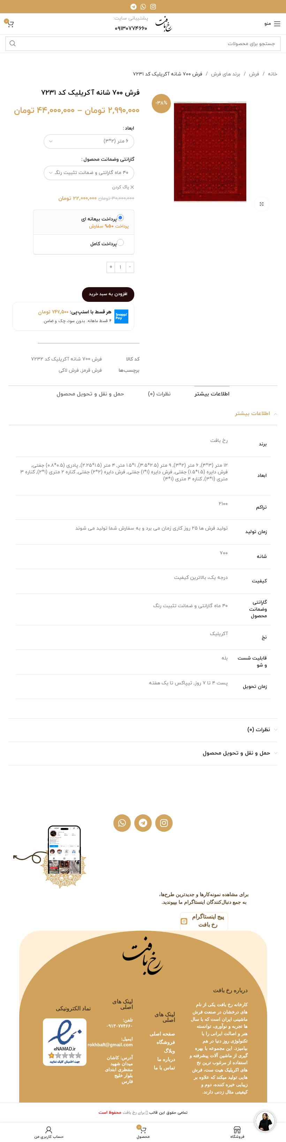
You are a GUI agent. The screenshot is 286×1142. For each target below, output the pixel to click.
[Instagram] (164, 823)
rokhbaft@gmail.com (110, 1044)
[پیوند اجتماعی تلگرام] (133, 6)
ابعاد (129, 128)
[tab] (212, 394)
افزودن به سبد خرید (108, 294)
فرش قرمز (91, 370)
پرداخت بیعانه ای (99, 219)
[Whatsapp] (122, 823)
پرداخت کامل (103, 244)
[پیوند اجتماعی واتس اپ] (143, 6)
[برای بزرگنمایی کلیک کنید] (262, 204)
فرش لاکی (69, 370)
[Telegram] (143, 823)
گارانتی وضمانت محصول (108, 159)
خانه (271, 74)
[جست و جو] (12, 43)
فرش (253, 74)
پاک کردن (120, 187)
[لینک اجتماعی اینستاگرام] (153, 6)
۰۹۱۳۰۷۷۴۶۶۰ (119, 1025)
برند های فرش (225, 74)
